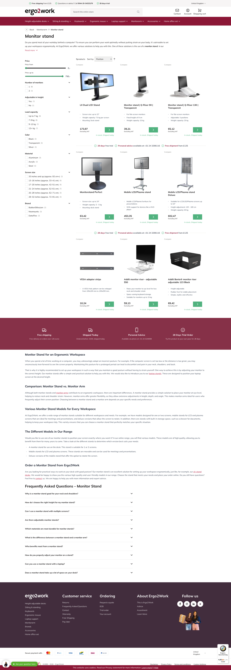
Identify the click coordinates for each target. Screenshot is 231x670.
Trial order (104, 610)
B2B (102, 606)
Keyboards (79, 21)
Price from (29, 64)
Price (27, 61)
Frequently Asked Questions (74, 606)
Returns (65, 602)
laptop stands (155, 373)
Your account (105, 614)
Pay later (66, 622)
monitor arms (62, 393)
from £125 (41, 3)
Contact (65, 610)
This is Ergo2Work (145, 602)
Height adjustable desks (36, 21)
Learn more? (147, 667)
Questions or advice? (66, 3)
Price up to (29, 73)
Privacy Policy (166, 664)
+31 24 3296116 (152, 146)
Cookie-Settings (200, 664)
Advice (140, 606)
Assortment (142, 610)
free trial (105, 146)
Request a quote (107, 602)
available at (131, 146)
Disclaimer (154, 664)
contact (38, 478)
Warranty (66, 614)
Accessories (153, 21)
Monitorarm (136, 21)
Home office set (171, 21)
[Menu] (227, 645)
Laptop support (118, 21)
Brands (28, 626)
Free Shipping (68, 618)
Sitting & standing (61, 21)
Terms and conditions (182, 664)
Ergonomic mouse (98, 21)
